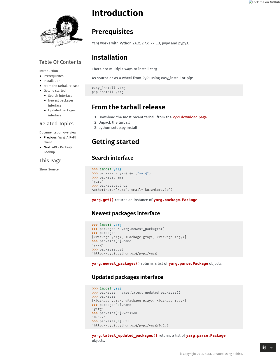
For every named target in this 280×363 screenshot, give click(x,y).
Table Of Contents (60, 62)
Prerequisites (53, 76)
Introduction (48, 71)
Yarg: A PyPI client (60, 140)
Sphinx (237, 354)
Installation (52, 81)
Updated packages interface (61, 113)
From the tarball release (61, 86)
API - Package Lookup (58, 150)
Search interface (60, 95)
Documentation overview (57, 132)
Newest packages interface (61, 103)
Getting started (55, 90)
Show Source (49, 169)
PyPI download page (190, 117)
